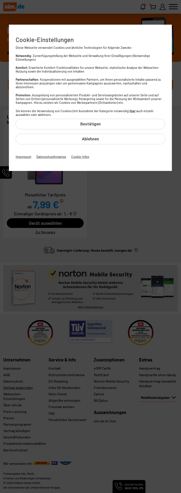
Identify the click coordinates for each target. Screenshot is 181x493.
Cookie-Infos (80, 157)
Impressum (23, 157)
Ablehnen (90, 139)
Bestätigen (90, 124)
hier (133, 111)
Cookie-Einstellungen (45, 39)
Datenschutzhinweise (51, 157)
